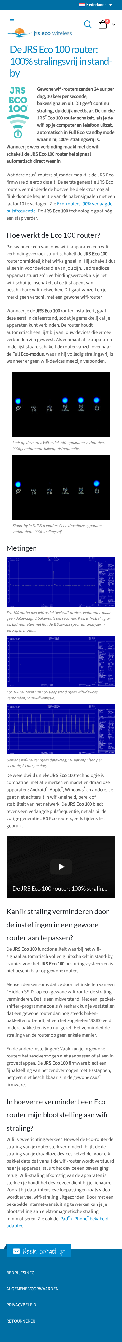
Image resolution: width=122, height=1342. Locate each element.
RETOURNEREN (21, 1321)
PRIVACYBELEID (21, 1305)
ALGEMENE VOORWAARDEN (33, 1289)
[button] (12, 19)
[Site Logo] (39, 33)
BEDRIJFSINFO (20, 1273)
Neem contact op (42, 1251)
